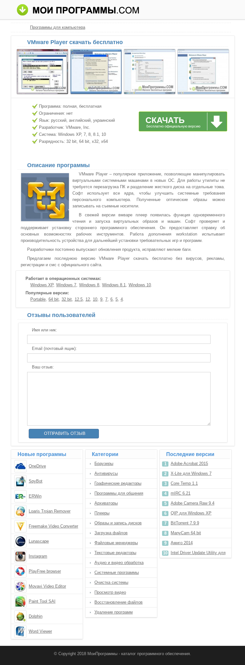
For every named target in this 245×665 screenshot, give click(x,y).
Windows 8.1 (114, 284)
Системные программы (116, 572)
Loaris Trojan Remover (50, 511)
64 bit (53, 299)
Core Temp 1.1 (184, 483)
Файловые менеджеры (116, 542)
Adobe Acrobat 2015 (189, 463)
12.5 (79, 299)
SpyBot (35, 481)
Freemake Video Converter (53, 526)
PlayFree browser (45, 571)
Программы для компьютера (57, 27)
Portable (38, 299)
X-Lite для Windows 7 (191, 473)
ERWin (35, 496)
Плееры (101, 513)
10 (95, 299)
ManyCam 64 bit (186, 532)
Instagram (38, 556)
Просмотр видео (110, 592)
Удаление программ (113, 612)
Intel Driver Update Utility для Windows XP (198, 554)
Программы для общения (118, 493)
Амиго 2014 (182, 542)
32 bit (67, 299)
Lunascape (39, 541)
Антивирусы (106, 473)
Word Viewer (40, 631)
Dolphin (35, 616)
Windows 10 (140, 284)
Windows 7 (66, 284)
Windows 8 (89, 284)
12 (87, 299)
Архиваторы (106, 503)
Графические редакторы (117, 483)
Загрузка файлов (111, 532)
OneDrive (37, 466)
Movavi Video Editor (47, 586)
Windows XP (41, 284)
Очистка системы (111, 582)
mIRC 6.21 (180, 493)
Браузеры (103, 463)
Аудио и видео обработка (119, 562)
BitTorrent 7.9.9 (185, 523)
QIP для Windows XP (191, 513)
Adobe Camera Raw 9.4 (192, 503)
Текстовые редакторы (115, 552)
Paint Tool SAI (42, 601)
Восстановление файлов (118, 602)
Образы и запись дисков (118, 523)
